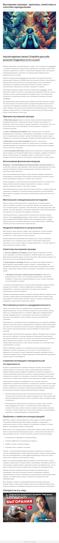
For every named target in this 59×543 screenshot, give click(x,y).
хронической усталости (20, 217)
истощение (43, 90)
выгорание (52, 66)
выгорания (23, 78)
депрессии (7, 98)
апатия (50, 219)
